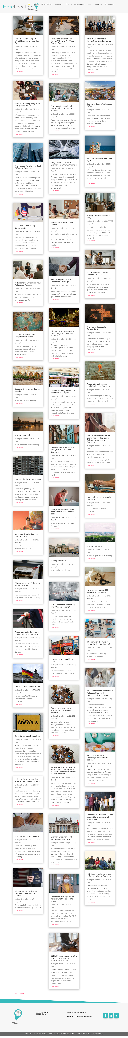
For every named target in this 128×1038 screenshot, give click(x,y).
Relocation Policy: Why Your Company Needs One (27, 104)
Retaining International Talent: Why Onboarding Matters (62, 108)
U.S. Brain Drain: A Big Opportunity (25, 227)
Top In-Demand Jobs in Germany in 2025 (97, 274)
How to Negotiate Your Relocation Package (61, 281)
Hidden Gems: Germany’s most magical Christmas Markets (62, 333)
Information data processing (89, 1034)
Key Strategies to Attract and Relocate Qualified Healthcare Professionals (100, 693)
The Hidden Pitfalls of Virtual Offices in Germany (28, 167)
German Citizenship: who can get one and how (62, 838)
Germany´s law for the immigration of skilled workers (61, 710)
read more (19, 71)
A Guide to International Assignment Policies (25, 336)
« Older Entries (18, 994)
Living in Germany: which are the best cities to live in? (27, 780)
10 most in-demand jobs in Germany (99, 498)
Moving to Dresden (23, 435)
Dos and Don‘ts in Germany (27, 686)
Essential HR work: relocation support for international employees (100, 817)
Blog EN (18, 49)
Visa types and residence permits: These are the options (26, 893)
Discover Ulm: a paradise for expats (27, 390)
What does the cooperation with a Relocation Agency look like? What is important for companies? (63, 770)
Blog (89, 4)
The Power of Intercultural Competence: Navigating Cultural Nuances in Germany (98, 439)
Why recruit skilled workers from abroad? (27, 535)
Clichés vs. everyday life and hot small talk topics (63, 392)
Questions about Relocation (27, 736)
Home (35, 4)
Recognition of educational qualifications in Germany (27, 633)
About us (98, 4)
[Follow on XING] (116, 1015)
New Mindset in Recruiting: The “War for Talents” (63, 606)
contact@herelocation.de (79, 1016)
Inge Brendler (22, 47)
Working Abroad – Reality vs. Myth (99, 159)
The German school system (27, 836)
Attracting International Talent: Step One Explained (99, 40)
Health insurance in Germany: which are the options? (97, 757)
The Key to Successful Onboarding (96, 328)
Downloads (109, 4)
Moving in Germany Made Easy (98, 216)
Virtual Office (46, 4)
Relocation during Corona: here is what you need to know (62, 899)
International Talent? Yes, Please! (62, 223)
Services (58, 4)
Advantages (79, 4)
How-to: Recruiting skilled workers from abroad (98, 591)
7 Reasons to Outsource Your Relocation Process (28, 284)
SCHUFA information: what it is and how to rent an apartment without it (64, 958)
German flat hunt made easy (28, 479)
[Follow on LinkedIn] (111, 1015)
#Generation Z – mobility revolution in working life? (98, 643)
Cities (68, 4)
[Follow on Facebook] (105, 1015)
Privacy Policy (40, 1034)
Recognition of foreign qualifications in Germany (98, 385)
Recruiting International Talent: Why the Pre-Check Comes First (63, 41)
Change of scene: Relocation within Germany (27, 584)
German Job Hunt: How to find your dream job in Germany (62, 450)
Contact (31, 9)
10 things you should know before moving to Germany (99, 875)
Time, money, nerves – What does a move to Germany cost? (63, 511)
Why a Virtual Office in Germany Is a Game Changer (64, 164)
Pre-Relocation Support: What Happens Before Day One (27, 41)
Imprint (28, 1034)
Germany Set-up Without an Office (99, 105)
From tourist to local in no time (62, 660)
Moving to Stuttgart (95, 546)
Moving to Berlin (58, 561)
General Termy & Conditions (61, 1034)
